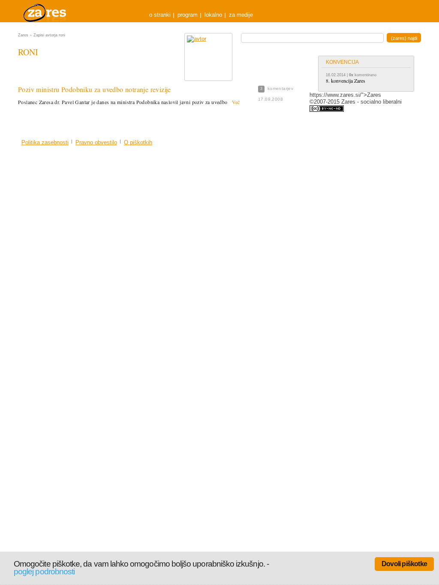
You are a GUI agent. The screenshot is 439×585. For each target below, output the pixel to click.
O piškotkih (138, 142)
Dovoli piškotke (404, 563)
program (187, 15)
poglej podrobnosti (44, 571)
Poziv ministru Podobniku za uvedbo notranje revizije (94, 89)
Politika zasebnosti (45, 142)
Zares (45, 11)
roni (28, 52)
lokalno (213, 15)
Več (236, 101)
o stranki (160, 15)
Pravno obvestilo (96, 142)
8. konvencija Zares (345, 80)
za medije (241, 15)
